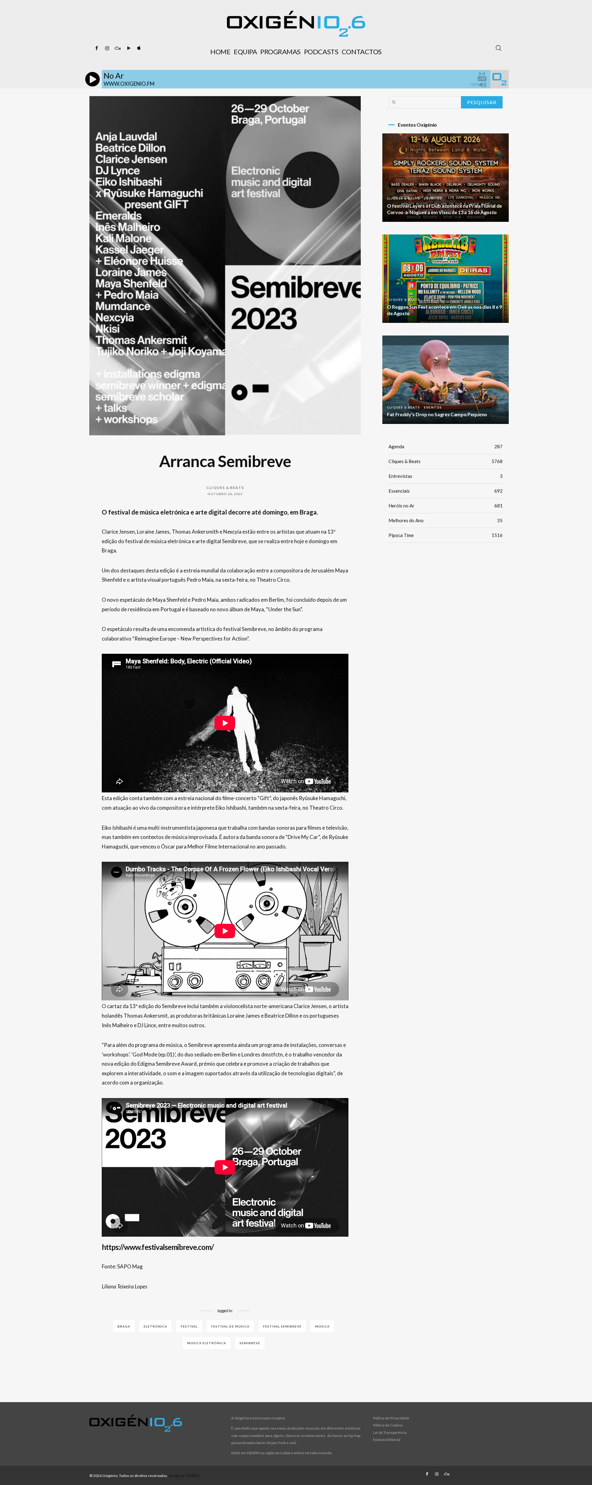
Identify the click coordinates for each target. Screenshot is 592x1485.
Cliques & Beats (225, 487)
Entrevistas (445, 476)
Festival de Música (230, 1326)
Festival (189, 1326)
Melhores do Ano (445, 520)
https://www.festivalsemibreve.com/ (158, 1247)
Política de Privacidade (391, 1418)
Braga (123, 1326)
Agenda (445, 446)
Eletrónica (155, 1326)
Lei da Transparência (390, 1432)
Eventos (433, 198)
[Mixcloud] (117, 48)
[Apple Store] (138, 48)
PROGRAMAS (280, 51)
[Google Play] (128, 48)
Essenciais (445, 491)
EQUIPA (245, 51)
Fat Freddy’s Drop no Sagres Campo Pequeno (437, 414)
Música (322, 1326)
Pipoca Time (445, 535)
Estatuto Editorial (386, 1440)
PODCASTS (321, 51)
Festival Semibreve (282, 1326)
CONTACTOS (362, 51)
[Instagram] (107, 48)
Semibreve (250, 1343)
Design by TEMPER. (184, 1475)
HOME (220, 51)
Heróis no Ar (445, 505)
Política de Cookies (388, 1425)
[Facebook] (96, 48)
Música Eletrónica (206, 1343)
